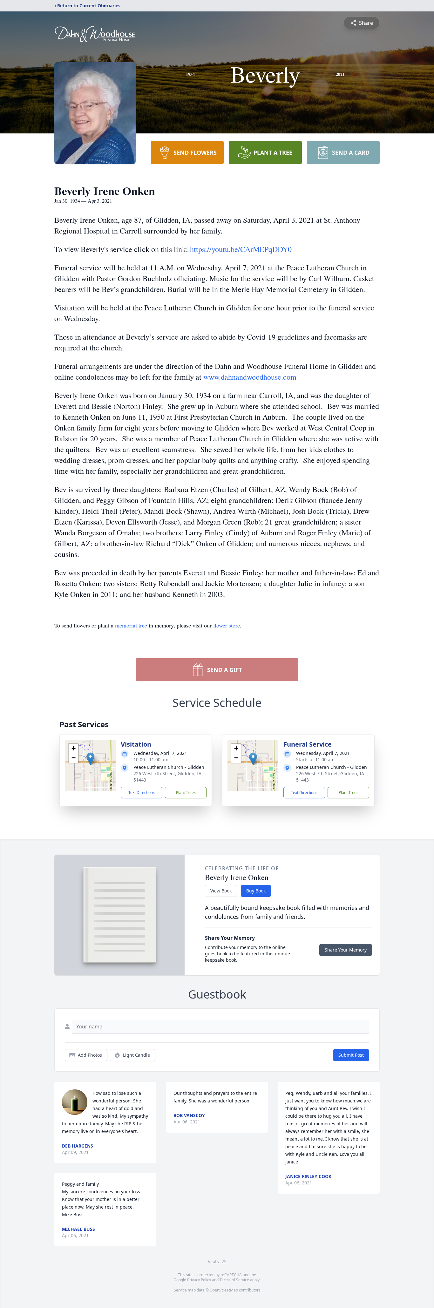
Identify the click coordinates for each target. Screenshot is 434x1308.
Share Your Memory (346, 950)
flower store (226, 625)
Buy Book (256, 891)
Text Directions (141, 792)
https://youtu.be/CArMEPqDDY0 (241, 249)
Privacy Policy (199, 1280)
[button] (90, 758)
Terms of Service (234, 1280)
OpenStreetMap (224, 1290)
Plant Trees (186, 792)
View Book (221, 891)
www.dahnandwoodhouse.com (249, 377)
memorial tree (131, 625)
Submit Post (351, 1055)
